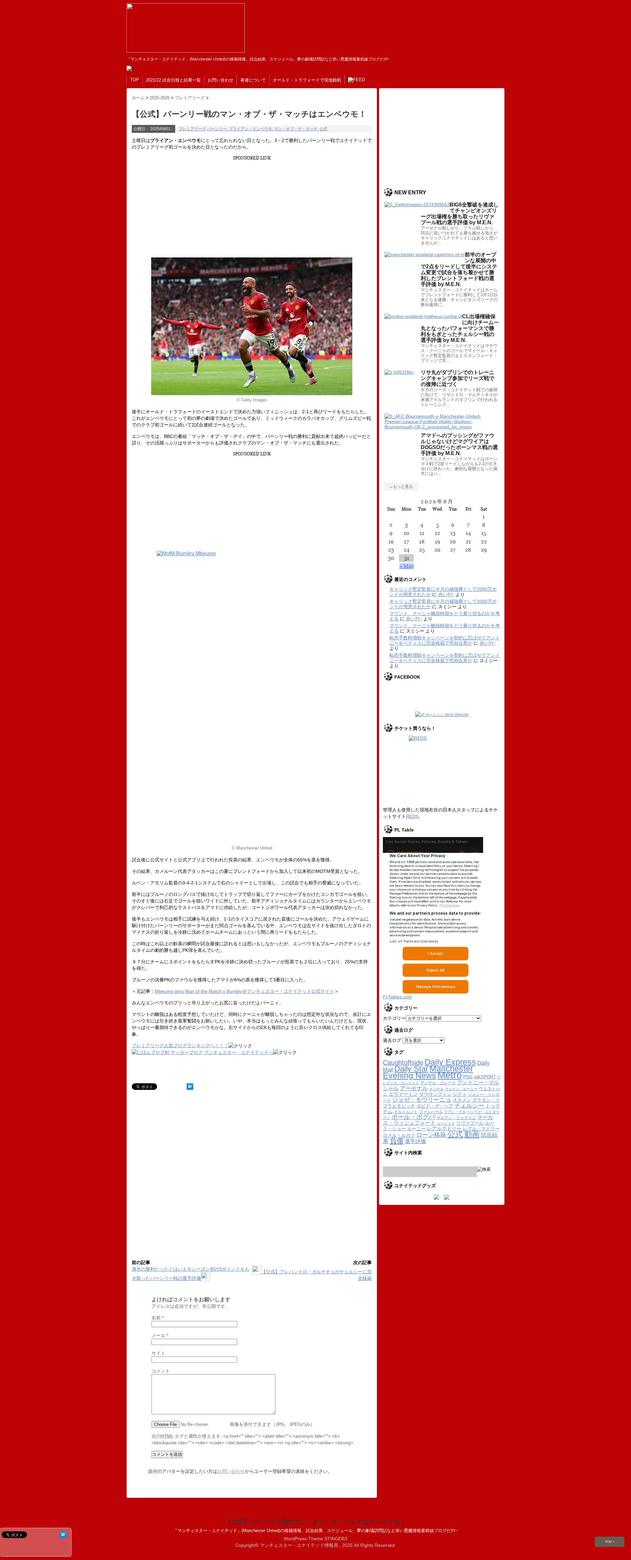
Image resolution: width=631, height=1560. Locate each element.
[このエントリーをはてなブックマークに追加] (190, 1086)
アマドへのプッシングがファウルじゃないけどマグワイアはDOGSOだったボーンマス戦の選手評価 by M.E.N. (459, 444)
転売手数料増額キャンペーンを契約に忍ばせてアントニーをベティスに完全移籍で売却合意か (444, 640)
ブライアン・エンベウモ (250, 129)
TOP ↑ (610, 1542)
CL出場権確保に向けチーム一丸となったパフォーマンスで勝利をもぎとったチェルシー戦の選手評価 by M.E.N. (460, 328)
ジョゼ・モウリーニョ (421, 1099)
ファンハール (431, 1112)
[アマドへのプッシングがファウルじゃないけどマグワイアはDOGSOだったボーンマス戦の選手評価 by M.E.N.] (442, 426)
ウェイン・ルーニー (461, 1089)
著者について (253, 80)
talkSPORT (485, 1076)
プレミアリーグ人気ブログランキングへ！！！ (180, 1045)
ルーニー (416, 1128)
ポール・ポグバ (413, 1117)
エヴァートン (403, 1094)
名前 (158, 1317)
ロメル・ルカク (399, 1135)
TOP (134, 79)
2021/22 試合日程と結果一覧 (173, 80)
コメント (161, 1371)
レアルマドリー (444, 1128)
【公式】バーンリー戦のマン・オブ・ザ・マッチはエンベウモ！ (315, 1521)
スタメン (462, 1100)
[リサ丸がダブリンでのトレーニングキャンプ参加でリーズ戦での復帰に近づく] (399, 372)
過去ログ (392, 1040)
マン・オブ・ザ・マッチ (295, 129)
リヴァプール (470, 1123)
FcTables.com (397, 996)
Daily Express (450, 1062)
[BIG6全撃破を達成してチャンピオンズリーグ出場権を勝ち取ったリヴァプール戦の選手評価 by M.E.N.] (417, 204)
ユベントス (446, 1123)
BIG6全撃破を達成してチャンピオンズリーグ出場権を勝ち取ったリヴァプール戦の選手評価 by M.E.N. (460, 213)
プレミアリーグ (192, 129)
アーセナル (414, 1088)
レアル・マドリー (481, 1128)
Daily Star (411, 1069)
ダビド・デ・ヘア (434, 1106)
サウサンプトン (435, 1094)
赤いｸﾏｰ (446, 594)
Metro (449, 1074)
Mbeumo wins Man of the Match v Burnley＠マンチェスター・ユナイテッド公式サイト (244, 991)
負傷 (397, 1140)
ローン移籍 (431, 1135)
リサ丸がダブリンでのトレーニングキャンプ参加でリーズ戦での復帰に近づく (457, 378)
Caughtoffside (403, 1062)
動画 (471, 1134)
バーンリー (217, 129)
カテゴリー (394, 1018)
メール (160, 1335)
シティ (460, 1094)
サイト (158, 1353)
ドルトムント (406, 1112)
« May (406, 566)
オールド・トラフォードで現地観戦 (307, 80)
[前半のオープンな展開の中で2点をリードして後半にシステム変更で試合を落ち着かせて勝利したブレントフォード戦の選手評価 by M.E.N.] (425, 254)
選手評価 (415, 1141)
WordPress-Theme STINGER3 (315, 1538)
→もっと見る (401, 486)
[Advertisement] (251, 206)
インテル (436, 1089)
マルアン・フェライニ (456, 1118)
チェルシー (469, 1105)
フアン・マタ (455, 1112)
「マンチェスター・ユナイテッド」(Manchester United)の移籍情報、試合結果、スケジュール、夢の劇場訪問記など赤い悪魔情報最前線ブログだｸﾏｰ (315, 1530)
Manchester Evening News (428, 1072)
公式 (323, 129)
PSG (468, 1076)
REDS (412, 816)
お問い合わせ (220, 80)
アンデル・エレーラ (438, 1083)
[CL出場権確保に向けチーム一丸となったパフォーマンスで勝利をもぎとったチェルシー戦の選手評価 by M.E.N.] (423, 316)
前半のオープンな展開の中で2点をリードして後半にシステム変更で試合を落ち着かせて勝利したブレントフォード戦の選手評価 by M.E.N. (459, 269)
